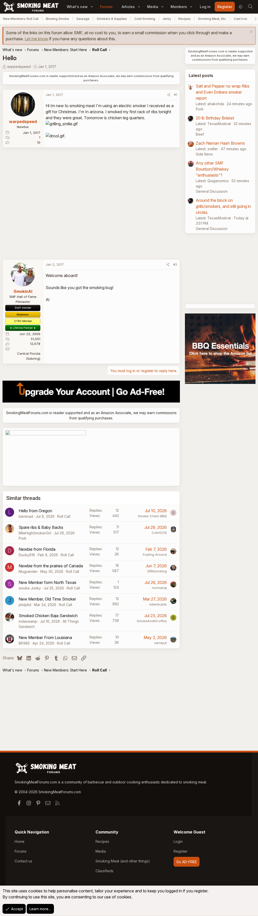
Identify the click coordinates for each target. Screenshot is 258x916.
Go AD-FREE (186, 862)
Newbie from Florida (37, 549)
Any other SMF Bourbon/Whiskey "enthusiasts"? (212, 169)
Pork (22, 538)
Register (180, 851)
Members (179, 7)
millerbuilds (158, 604)
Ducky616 (27, 555)
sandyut (160, 643)
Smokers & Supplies (112, 19)
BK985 (24, 643)
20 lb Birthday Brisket (215, 118)
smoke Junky (30, 588)
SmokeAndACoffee (152, 621)
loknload (26, 516)
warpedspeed (19, 66)
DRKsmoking (157, 571)
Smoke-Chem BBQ (152, 516)
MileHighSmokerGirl (35, 533)
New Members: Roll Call (21, 19)
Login (178, 841)
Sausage (82, 19)
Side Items (204, 154)
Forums (106, 7)
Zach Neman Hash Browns (220, 143)
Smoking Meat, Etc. (212, 19)
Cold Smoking (144, 19)
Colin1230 (159, 533)
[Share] (168, 95)
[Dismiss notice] (250, 32)
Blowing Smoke (57, 19)
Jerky (167, 19)
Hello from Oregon (35, 510)
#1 (175, 95)
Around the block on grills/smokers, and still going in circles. (223, 206)
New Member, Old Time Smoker (47, 599)
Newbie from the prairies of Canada (51, 565)
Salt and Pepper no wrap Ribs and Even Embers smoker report (222, 92)
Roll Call (63, 516)
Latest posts (201, 75)
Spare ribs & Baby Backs (41, 527)
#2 (175, 264)
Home (19, 841)
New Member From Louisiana (45, 637)
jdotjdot (25, 605)
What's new (77, 7)
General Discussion (212, 191)
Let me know (36, 38)
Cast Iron (240, 19)
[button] (91, 6)
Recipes (184, 19)
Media (152, 7)
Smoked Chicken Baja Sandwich (48, 615)
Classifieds (104, 871)
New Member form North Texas (47, 582)
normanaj (159, 588)
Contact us (23, 861)
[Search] (250, 7)
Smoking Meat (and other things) (122, 861)
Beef (200, 134)
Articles (128, 7)
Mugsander (28, 571)
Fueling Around (155, 554)
